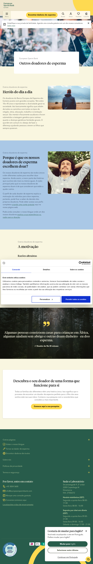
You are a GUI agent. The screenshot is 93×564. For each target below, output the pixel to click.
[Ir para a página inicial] (9, 5)
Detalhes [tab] (46, 270)
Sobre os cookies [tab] (77, 270)
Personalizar (45, 299)
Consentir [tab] (16, 270)
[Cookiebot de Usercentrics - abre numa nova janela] (80, 263)
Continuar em (68, 557)
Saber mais (11, 26)
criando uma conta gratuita (23, 204)
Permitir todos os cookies (76, 299)
